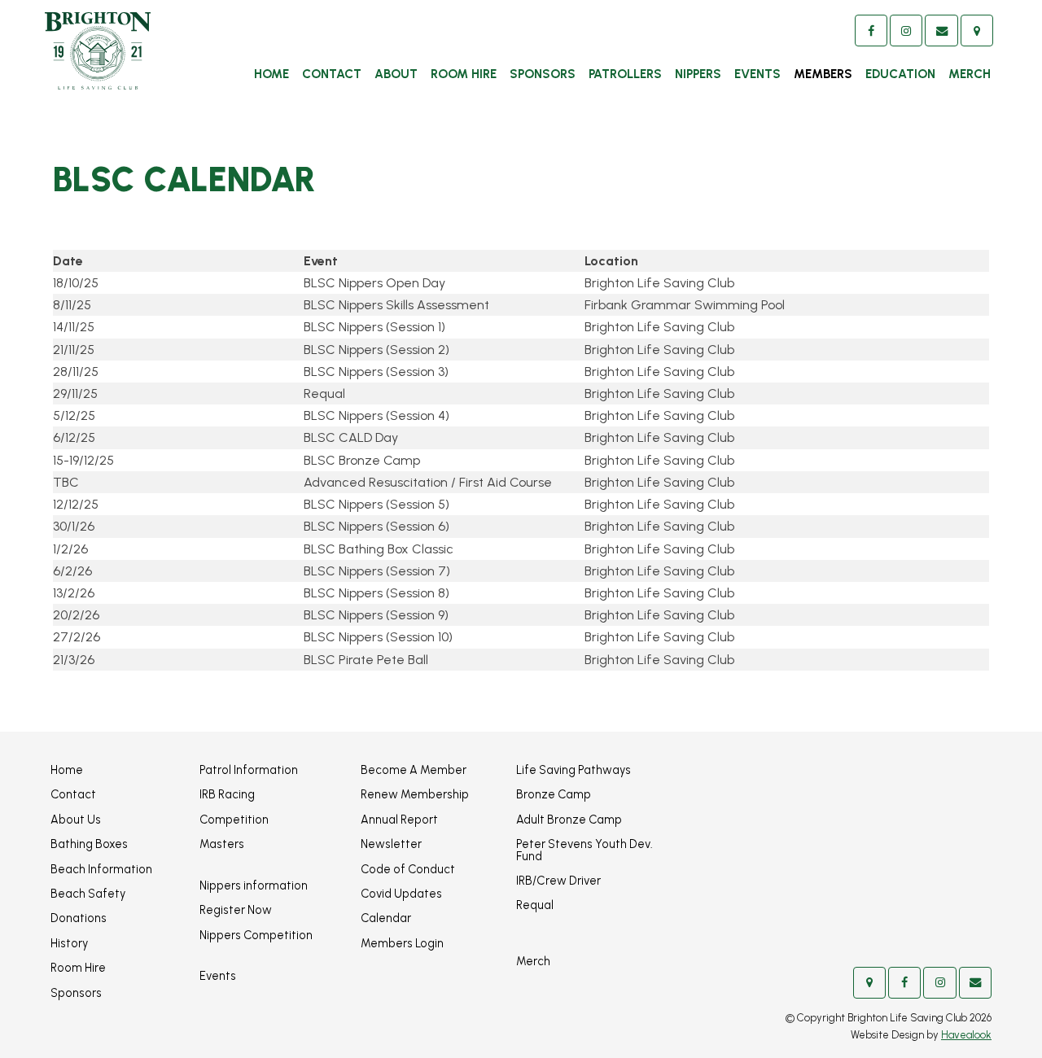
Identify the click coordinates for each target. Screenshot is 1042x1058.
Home (271, 74)
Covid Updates (401, 893)
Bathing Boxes (89, 844)
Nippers (698, 74)
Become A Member (413, 770)
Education (900, 74)
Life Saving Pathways (573, 770)
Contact (331, 74)
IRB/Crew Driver (558, 880)
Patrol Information (248, 770)
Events (757, 74)
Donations (78, 918)
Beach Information (101, 869)
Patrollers (625, 74)
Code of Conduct (408, 869)
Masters (221, 844)
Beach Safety (87, 893)
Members (823, 74)
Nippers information (253, 885)
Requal (535, 905)
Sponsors (543, 74)
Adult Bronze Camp (569, 819)
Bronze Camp (553, 794)
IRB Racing (227, 794)
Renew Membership (415, 794)
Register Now (235, 910)
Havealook (966, 1035)
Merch (969, 74)
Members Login (402, 943)
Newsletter (391, 844)
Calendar (386, 918)
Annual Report (399, 819)
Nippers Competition (256, 935)
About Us (75, 819)
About (396, 74)
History (69, 943)
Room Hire (464, 74)
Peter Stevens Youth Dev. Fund (584, 850)
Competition (234, 819)
